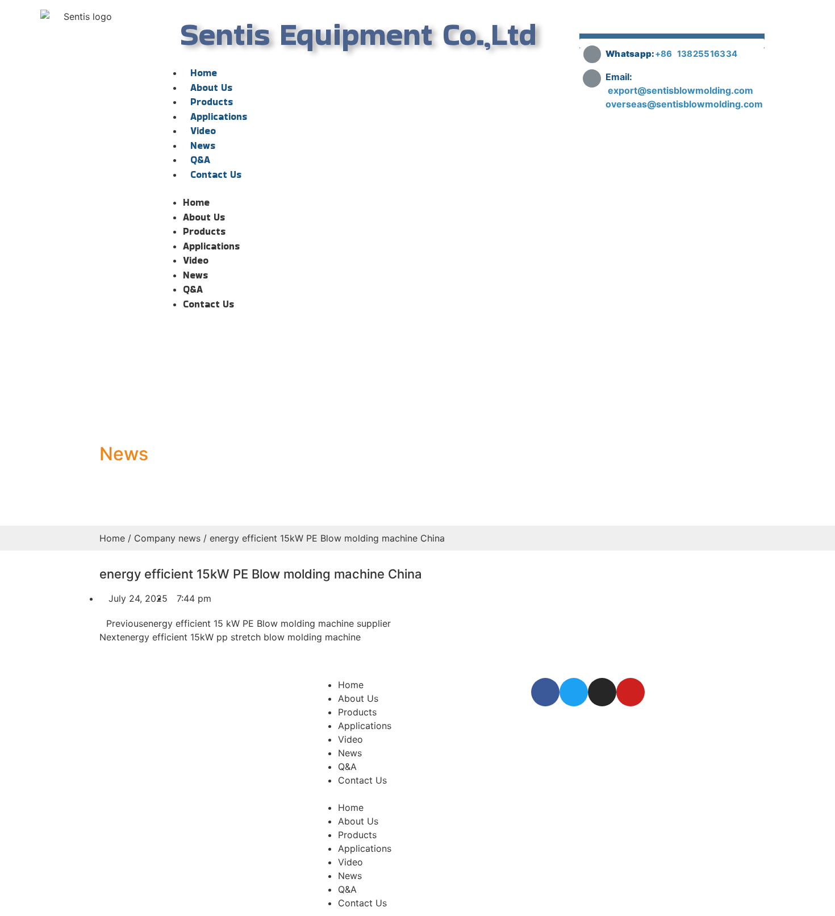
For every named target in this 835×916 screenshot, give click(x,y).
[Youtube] (630, 692)
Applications (218, 116)
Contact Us (215, 174)
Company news (167, 538)
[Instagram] (602, 692)
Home (203, 73)
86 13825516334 (699, 53)
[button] (358, 188)
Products (211, 102)
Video (203, 131)
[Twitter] (574, 692)
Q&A (200, 159)
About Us (211, 87)
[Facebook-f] (545, 692)
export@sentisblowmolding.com (681, 90)
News (202, 145)
